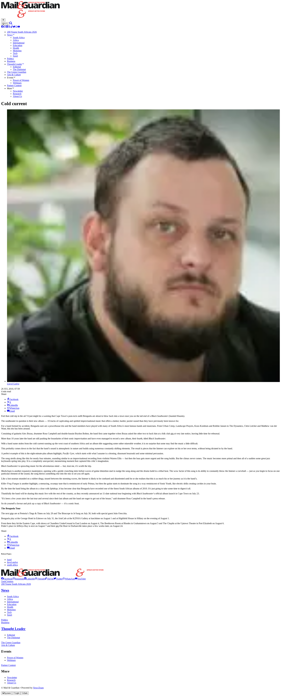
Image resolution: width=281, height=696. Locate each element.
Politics (4, 620)
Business (5, 622)
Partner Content (8, 665)
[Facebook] (2, 27)
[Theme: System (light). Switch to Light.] (5, 23)
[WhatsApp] (16, 27)
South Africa (13, 596)
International (13, 601)
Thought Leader (13, 629)
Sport (9, 615)
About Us (11, 683)
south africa (12, 565)
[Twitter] (14, 27)
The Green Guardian (10, 642)
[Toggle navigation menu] (3, 20)
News (5, 590)
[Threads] (9, 27)
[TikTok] (12, 27)
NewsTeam (38, 687)
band (9, 559)
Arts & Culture (8, 645)
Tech (9, 612)
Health (10, 607)
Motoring (11, 609)
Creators (9, 581)
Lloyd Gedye (13, 384)
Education (11, 604)
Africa (10, 599)
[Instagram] (5, 27)
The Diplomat (13, 637)
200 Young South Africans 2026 (16, 584)
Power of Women (15, 657)
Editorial (11, 635)
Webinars (11, 660)
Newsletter (12, 677)
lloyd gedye (12, 562)
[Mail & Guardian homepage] (140, 9)
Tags (3, 581)
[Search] (10, 24)
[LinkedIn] (7, 27)
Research (11, 680)
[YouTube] (19, 27)
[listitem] (7, 579)
